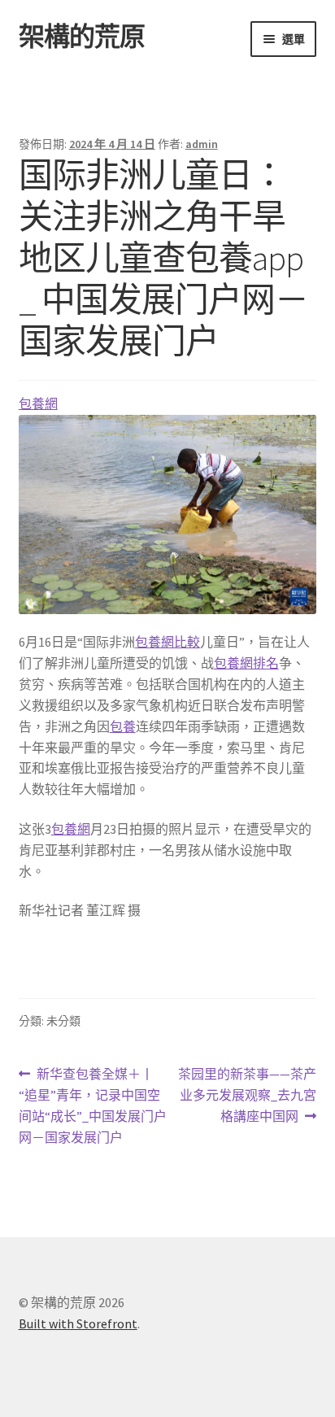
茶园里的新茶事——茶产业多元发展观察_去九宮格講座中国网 (246, 1096)
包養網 (38, 403)
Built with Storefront (78, 1323)
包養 (123, 726)
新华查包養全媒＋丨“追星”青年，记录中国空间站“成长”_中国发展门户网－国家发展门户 (93, 1107)
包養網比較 (167, 642)
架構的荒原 (82, 36)
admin (201, 144)
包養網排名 (246, 663)
